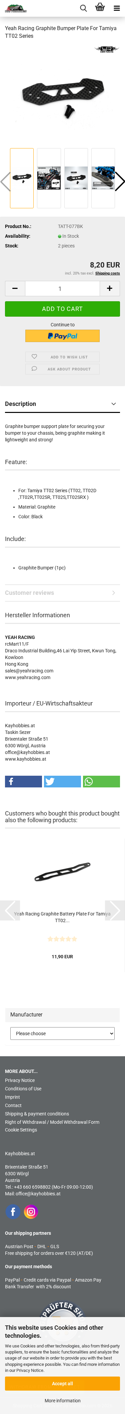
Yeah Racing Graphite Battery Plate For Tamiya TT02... (62, 917)
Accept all (62, 1383)
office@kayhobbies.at (38, 1193)
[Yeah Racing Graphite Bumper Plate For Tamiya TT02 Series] (63, 95)
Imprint (12, 1097)
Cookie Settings (21, 1129)
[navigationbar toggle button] (116, 8)
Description (20, 403)
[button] (15, 288)
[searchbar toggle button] (83, 8)
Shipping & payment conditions (37, 1113)
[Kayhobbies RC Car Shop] (13, 8)
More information (63, 1400)
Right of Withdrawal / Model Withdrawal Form (52, 1122)
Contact (13, 1105)
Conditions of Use (23, 1088)
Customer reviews (29, 592)
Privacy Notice (29, 1370)
